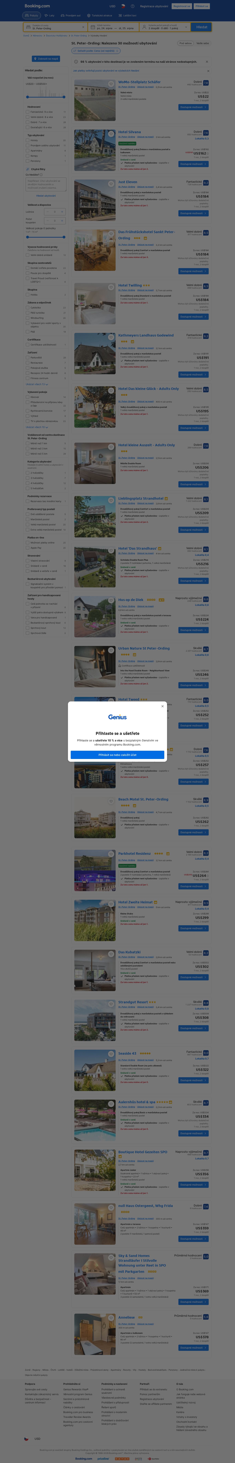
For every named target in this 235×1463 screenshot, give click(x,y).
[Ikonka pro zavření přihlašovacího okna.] (162, 706)
